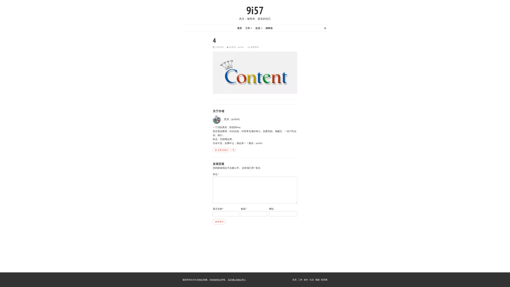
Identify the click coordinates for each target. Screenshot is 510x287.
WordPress (216, 279)
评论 (216, 174)
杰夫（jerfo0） (238, 47)
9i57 (255, 10)
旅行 (306, 279)
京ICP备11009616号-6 (237, 279)
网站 (271, 208)
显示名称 (218, 208)
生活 (257, 28)
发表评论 (254, 47)
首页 (239, 28)
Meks (201, 279)
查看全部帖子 (223, 150)
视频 (317, 279)
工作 (247, 28)
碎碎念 (269, 28)
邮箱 (244, 208)
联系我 (324, 279)
